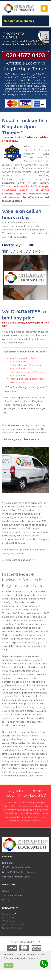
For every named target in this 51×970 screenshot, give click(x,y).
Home (8, 862)
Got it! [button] (9, 965)
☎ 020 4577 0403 (23, 251)
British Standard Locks (17, 876)
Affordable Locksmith (17, 867)
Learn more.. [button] (34, 958)
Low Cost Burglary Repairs (19, 872)
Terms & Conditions (13, 895)
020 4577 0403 (25, 55)
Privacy (6, 900)
